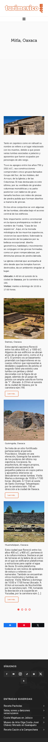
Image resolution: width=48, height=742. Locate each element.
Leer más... (12, 394)
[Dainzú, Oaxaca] (24, 318)
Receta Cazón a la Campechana (21, 729)
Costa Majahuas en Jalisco (18, 717)
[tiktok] (27, 674)
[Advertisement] (24, 85)
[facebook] (7, 674)
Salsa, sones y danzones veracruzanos (17, 712)
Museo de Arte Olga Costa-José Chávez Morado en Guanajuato (21, 724)
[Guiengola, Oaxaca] (24, 420)
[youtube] (13, 674)
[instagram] (20, 674)
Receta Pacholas (13, 705)
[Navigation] (24, 19)
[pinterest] (34, 674)
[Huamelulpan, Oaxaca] (24, 521)
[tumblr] (24, 681)
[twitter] (41, 674)
